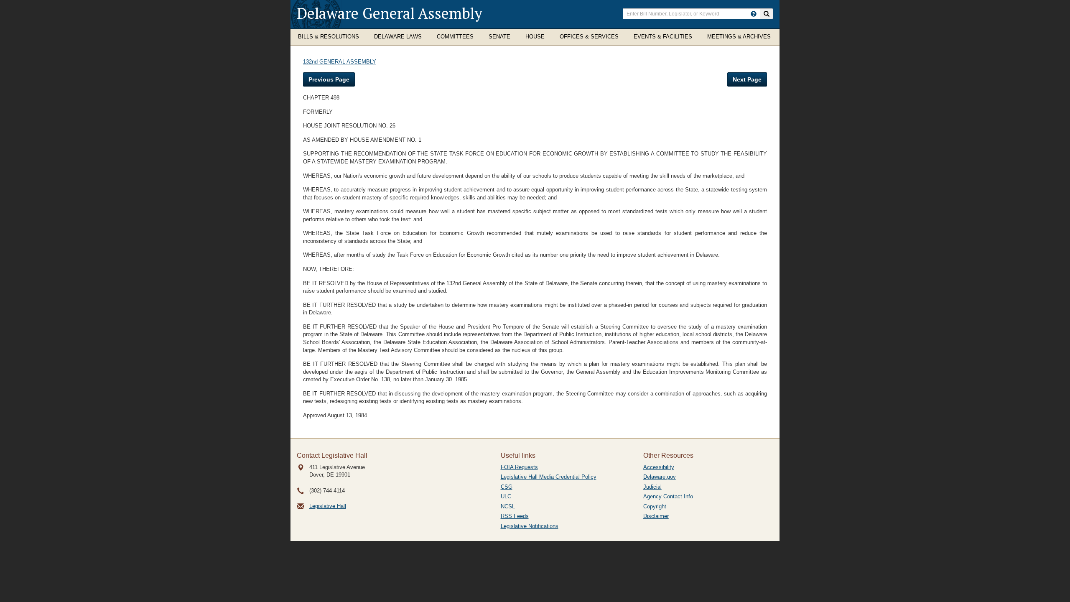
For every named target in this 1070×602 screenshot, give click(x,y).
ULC (506, 496)
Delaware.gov (659, 477)
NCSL (508, 506)
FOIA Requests (519, 467)
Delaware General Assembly (389, 13)
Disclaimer (656, 516)
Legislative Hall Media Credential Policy (548, 477)
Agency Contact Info (668, 496)
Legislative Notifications (529, 526)
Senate (499, 36)
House (535, 36)
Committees (455, 36)
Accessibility (658, 467)
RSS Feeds (515, 516)
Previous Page (328, 79)
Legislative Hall (327, 506)
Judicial (652, 487)
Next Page (747, 79)
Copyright (654, 506)
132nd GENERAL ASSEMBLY (339, 62)
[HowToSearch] (753, 13)
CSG (506, 487)
